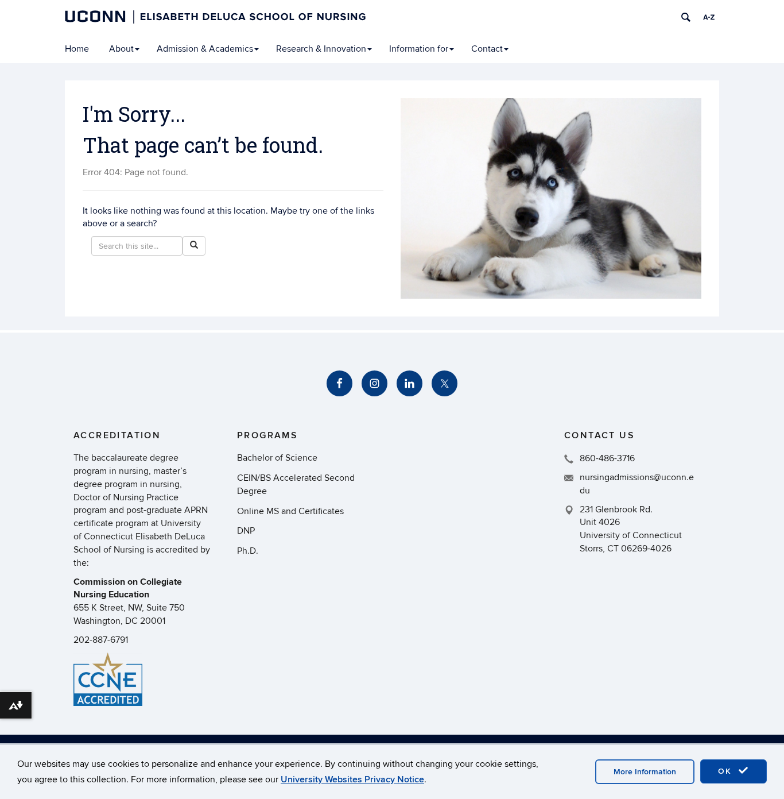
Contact (487, 49)
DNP (246, 530)
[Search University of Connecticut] (686, 17)
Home (77, 49)
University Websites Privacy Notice (352, 779)
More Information (645, 772)
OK (726, 771)
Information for (418, 49)
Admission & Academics (205, 49)
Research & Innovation (321, 49)
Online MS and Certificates (290, 511)
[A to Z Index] (709, 17)
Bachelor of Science (277, 458)
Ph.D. (247, 551)
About (121, 49)
